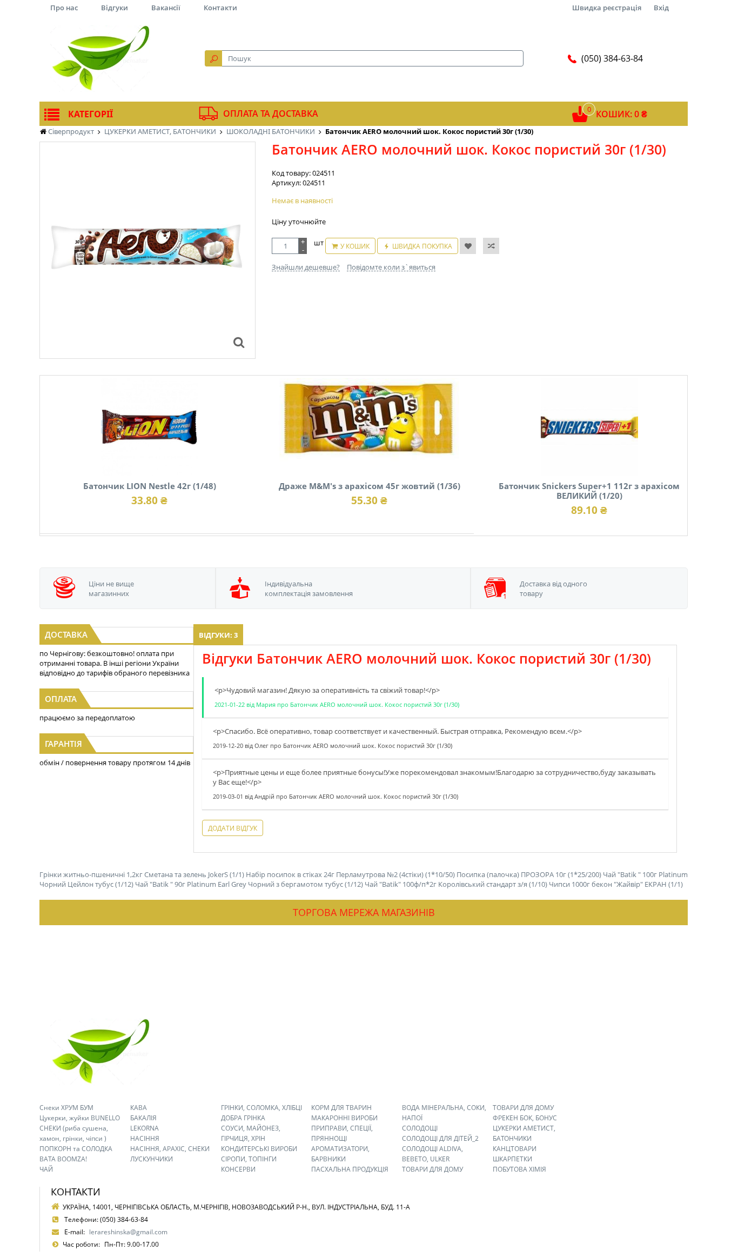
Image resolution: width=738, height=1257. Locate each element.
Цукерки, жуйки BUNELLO (79, 1117)
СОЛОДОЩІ (420, 1128)
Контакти (220, 7)
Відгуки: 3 (218, 635)
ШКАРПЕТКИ (512, 1159)
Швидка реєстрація (606, 7)
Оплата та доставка (270, 113)
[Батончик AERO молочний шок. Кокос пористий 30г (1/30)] (239, 342)
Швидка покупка (422, 246)
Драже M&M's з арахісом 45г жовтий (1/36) (369, 486)
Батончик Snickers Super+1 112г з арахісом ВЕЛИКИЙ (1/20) (589, 490)
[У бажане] (468, 246)
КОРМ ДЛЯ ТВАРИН (341, 1107)
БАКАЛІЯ (143, 1117)
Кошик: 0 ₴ (621, 114)
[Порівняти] (491, 246)
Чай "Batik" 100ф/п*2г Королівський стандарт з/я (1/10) (456, 884)
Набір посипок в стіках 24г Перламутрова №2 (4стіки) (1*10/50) (350, 874)
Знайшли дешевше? (306, 267)
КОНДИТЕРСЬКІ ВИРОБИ (259, 1148)
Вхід (661, 7)
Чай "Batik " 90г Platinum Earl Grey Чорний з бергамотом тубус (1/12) (249, 884)
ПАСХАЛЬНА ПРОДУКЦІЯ (349, 1169)
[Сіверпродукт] (99, 58)
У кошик (355, 246)
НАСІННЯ (144, 1138)
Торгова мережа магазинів (364, 912)
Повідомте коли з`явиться (391, 267)
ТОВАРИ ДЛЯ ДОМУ (432, 1169)
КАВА (138, 1107)
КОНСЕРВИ (238, 1169)
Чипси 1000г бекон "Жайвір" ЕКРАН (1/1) (616, 884)
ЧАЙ (46, 1169)
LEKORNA (144, 1128)
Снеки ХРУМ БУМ (66, 1107)
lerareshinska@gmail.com (128, 1231)
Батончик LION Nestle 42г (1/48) (149, 486)
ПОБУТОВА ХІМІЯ (519, 1169)
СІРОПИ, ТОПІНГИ (249, 1159)
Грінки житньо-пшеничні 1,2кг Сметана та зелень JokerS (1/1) (141, 874)
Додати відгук (232, 828)
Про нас (64, 7)
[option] (147, 250)
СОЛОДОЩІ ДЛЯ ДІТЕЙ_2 (440, 1138)
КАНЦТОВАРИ (514, 1148)
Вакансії (165, 7)
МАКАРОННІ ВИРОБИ (344, 1117)
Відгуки (114, 7)
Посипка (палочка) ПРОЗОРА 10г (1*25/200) (529, 874)
